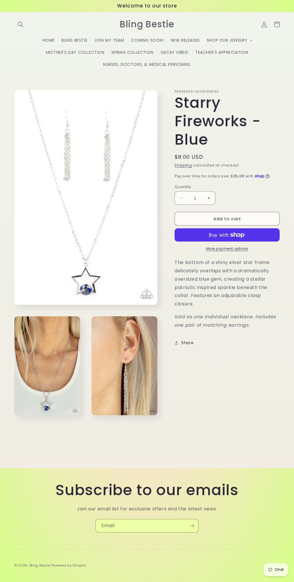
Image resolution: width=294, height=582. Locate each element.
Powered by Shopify (68, 565)
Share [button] (187, 343)
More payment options (227, 248)
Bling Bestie (40, 565)
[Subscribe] (192, 526)
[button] (20, 24)
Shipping (183, 165)
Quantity (183, 186)
